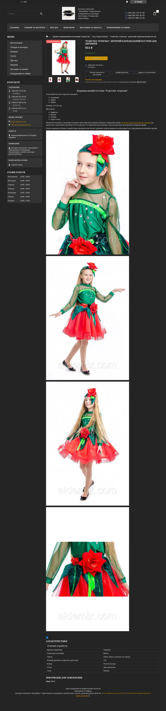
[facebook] (47, 638)
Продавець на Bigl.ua (83, 691)
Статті (13, 56)
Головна (14, 27)
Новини (14, 52)
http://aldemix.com (18, 122)
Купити (97, 58)
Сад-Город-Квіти (100, 37)
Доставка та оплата (91, 27)
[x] (50, 638)
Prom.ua (97, 688)
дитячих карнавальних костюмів (136, 122)
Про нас (54, 27)
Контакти (69, 27)
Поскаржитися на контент (114, 693)
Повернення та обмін (118, 27)
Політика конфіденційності (139, 693)
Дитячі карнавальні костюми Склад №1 (71, 37)
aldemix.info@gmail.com (21, 125)
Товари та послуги (34, 27)
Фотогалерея (16, 43)
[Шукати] (41, 13)
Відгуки (14, 65)
